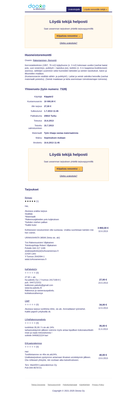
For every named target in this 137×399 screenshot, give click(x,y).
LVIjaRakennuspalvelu (35, 319)
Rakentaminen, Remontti (45, 60)
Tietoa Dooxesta (38, 385)
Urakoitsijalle (74, 9)
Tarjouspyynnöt (54, 385)
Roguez (28, 198)
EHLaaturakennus (33, 343)
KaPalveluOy (31, 269)
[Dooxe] (36, 9)
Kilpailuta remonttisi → (68, 36)
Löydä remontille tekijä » (95, 9)
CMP (27, 301)
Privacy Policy (98, 385)
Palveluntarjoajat (70, 385)
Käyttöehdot (84, 385)
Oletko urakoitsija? (68, 43)
